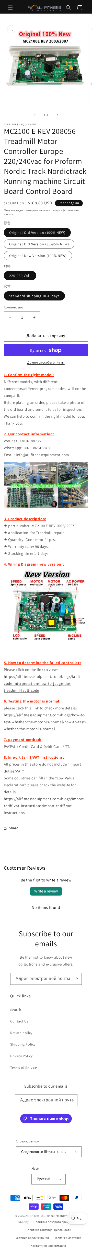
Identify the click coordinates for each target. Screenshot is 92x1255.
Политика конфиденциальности (48, 1230)
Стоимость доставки (18, 210)
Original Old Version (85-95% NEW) (39, 244)
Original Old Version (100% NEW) (37, 232)
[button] (10, 7)
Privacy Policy (21, 1056)
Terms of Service (23, 1067)
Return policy (21, 1032)
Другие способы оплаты (46, 362)
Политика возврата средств (53, 1222)
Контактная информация (48, 1246)
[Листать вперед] (57, 115)
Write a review (46, 891)
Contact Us (19, 1021)
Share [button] (13, 828)
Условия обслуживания (32, 1238)
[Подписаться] (76, 979)
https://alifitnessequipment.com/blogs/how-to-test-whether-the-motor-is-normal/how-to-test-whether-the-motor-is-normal (45, 721)
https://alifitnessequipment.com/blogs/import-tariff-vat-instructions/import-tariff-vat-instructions (44, 805)
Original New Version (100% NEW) (38, 255)
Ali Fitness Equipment (40, 1216)
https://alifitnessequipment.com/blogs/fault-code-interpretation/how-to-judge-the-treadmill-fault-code (43, 683)
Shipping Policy (23, 1044)
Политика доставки (67, 1238)
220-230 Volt (20, 275)
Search (15, 1009)
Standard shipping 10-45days (34, 296)
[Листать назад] (34, 115)
